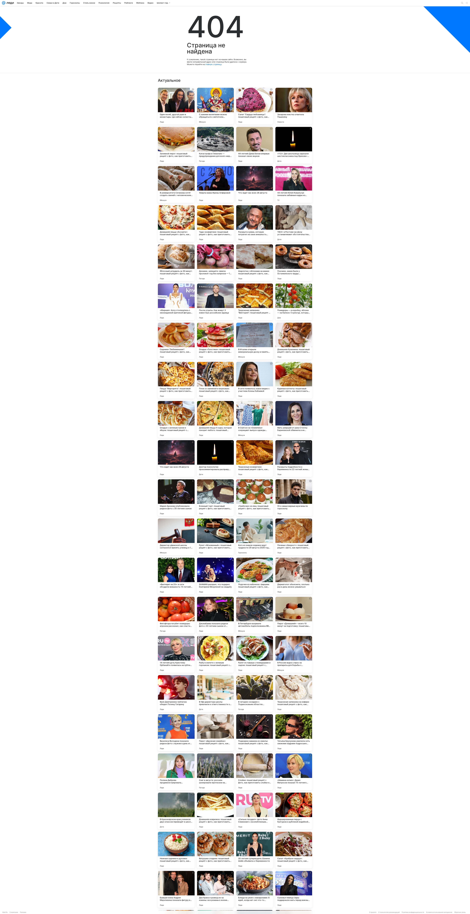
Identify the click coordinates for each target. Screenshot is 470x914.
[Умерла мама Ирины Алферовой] (215, 184)
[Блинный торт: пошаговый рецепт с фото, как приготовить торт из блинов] (215, 497)
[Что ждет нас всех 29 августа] (176, 458)
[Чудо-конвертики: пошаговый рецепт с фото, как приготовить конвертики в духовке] (215, 223)
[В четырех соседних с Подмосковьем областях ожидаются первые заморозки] (254, 693)
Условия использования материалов (439, 912)
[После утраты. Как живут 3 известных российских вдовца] (215, 302)
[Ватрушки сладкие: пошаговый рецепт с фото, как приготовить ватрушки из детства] (215, 850)
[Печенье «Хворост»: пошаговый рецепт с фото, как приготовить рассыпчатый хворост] (293, 536)
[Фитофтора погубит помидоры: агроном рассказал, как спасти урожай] (176, 615)
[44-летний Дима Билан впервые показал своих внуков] (254, 145)
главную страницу (213, 64)
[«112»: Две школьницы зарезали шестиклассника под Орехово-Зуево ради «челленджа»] (293, 145)
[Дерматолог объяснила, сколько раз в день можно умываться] (293, 576)
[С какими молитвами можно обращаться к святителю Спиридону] (215, 106)
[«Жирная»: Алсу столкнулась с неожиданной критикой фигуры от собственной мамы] (176, 302)
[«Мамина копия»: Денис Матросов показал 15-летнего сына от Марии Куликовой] (293, 771)
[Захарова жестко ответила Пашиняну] (293, 106)
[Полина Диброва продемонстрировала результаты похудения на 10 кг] (176, 771)
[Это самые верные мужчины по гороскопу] (293, 497)
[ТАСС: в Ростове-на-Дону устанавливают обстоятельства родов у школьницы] (293, 223)
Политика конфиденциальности (413, 912)
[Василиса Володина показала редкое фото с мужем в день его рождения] (176, 732)
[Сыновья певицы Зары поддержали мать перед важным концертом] (293, 889)
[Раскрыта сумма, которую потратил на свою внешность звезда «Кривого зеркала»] (254, 223)
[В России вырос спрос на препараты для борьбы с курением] (293, 654)
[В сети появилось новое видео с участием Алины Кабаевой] (254, 380)
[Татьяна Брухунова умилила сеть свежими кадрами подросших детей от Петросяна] (293, 732)
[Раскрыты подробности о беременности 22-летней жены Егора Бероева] (293, 458)
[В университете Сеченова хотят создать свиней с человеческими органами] (176, 184)
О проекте (372, 912)
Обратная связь (460, 912)
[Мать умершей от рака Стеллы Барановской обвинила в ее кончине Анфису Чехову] (293, 419)
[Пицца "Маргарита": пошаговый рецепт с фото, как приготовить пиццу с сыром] (176, 380)
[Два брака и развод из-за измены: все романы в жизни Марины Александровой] (215, 889)
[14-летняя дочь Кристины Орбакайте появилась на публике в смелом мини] (176, 654)
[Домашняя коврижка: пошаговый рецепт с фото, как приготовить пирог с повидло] (215, 811)
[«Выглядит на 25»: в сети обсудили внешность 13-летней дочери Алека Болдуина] (176, 576)
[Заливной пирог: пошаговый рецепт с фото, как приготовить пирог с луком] (176, 145)
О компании (14, 912)
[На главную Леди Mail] (9, 3)
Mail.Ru (5, 912)
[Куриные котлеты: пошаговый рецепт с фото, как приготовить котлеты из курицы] (293, 380)
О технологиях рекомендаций (389, 912)
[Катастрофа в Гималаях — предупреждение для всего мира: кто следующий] (215, 145)
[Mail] (3, 3)
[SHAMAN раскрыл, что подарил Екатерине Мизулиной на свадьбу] (215, 576)
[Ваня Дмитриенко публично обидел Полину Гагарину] (176, 693)
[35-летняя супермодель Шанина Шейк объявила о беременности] (254, 850)
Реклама (23, 912)
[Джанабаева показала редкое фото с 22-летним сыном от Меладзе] (215, 615)
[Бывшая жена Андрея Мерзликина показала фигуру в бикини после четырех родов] (176, 889)
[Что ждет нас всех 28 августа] (254, 184)
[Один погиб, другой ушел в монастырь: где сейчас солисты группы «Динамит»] (176, 106)
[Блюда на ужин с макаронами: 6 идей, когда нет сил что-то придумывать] (254, 889)
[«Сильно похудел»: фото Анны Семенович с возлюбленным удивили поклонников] (254, 811)
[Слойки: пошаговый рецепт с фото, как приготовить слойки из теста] (254, 771)
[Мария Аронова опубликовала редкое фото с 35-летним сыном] (176, 497)
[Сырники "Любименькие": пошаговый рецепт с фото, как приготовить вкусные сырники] (176, 341)
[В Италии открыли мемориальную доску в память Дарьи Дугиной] (254, 341)
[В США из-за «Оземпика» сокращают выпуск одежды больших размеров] (254, 419)
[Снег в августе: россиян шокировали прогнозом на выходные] (215, 771)
